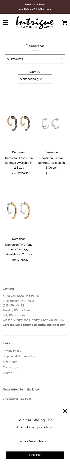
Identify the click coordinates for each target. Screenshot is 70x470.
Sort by (35, 72)
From (19, 173)
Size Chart (10, 362)
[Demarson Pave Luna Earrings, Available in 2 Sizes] (19, 123)
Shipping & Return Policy (19, 356)
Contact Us (10, 367)
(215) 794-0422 (13, 305)
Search (7, 373)
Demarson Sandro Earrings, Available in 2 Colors (51, 162)
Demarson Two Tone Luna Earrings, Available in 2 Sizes (18, 249)
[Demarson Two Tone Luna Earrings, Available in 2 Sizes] (19, 210)
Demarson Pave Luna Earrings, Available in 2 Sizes (19, 162)
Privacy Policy (12, 350)
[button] (35, 58)
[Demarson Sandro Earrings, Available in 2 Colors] (51, 123)
